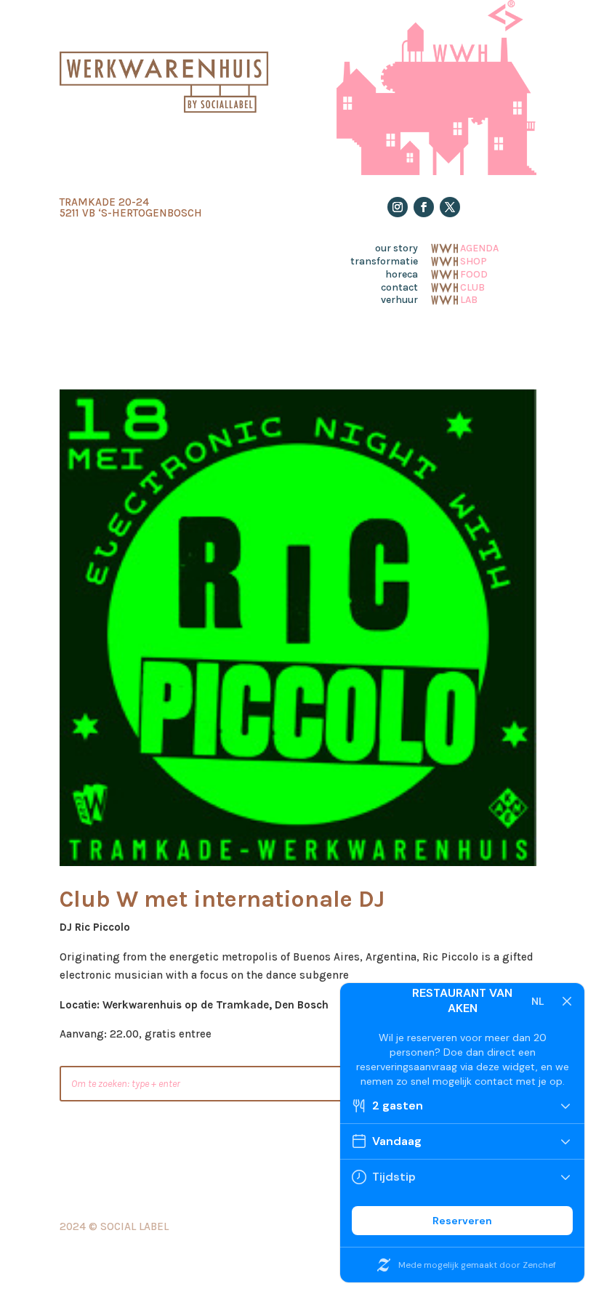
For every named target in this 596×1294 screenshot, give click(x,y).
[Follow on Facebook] (424, 207)
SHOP (473, 260)
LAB (469, 299)
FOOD (474, 273)
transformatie (384, 261)
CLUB (472, 286)
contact (399, 287)
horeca (401, 274)
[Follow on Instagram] (397, 207)
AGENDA (479, 247)
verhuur (399, 300)
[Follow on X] (450, 207)
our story (396, 248)
